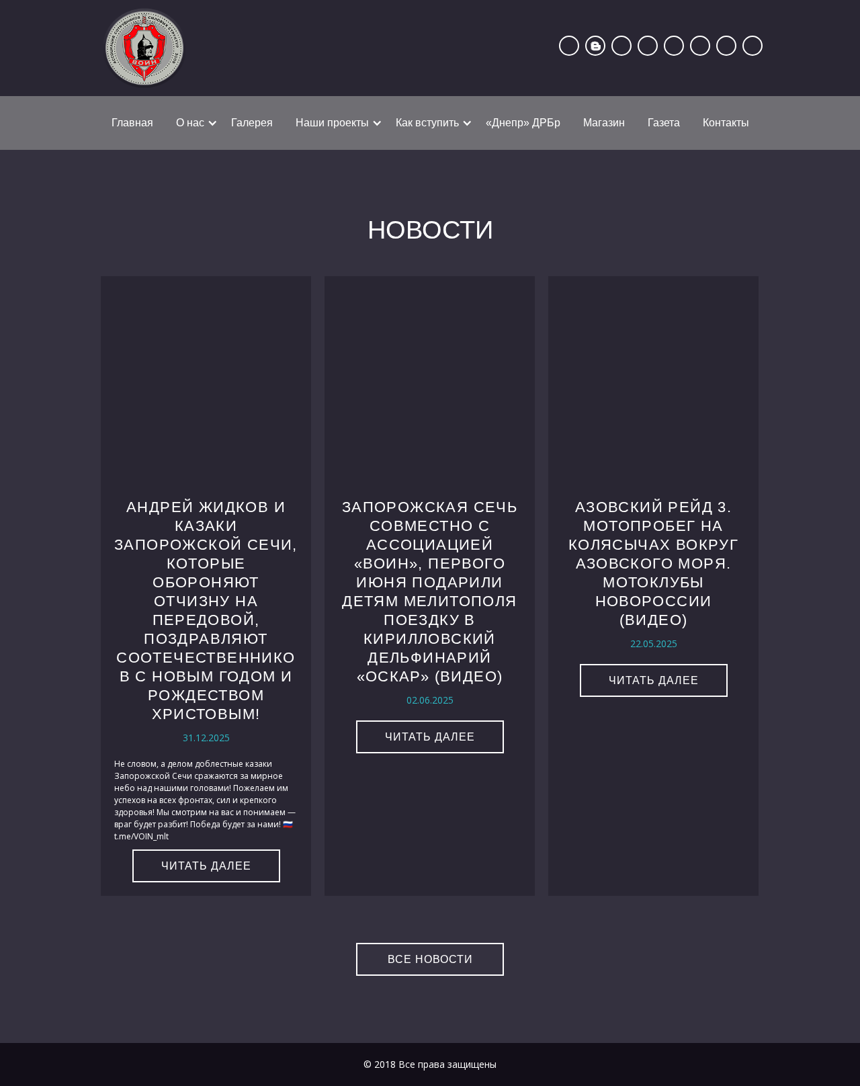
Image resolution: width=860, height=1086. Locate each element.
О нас (190, 122)
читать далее (206, 866)
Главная (132, 122)
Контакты (726, 122)
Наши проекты (332, 122)
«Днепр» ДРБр (523, 122)
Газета (664, 122)
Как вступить (427, 122)
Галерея (252, 122)
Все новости (430, 959)
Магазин (604, 122)
